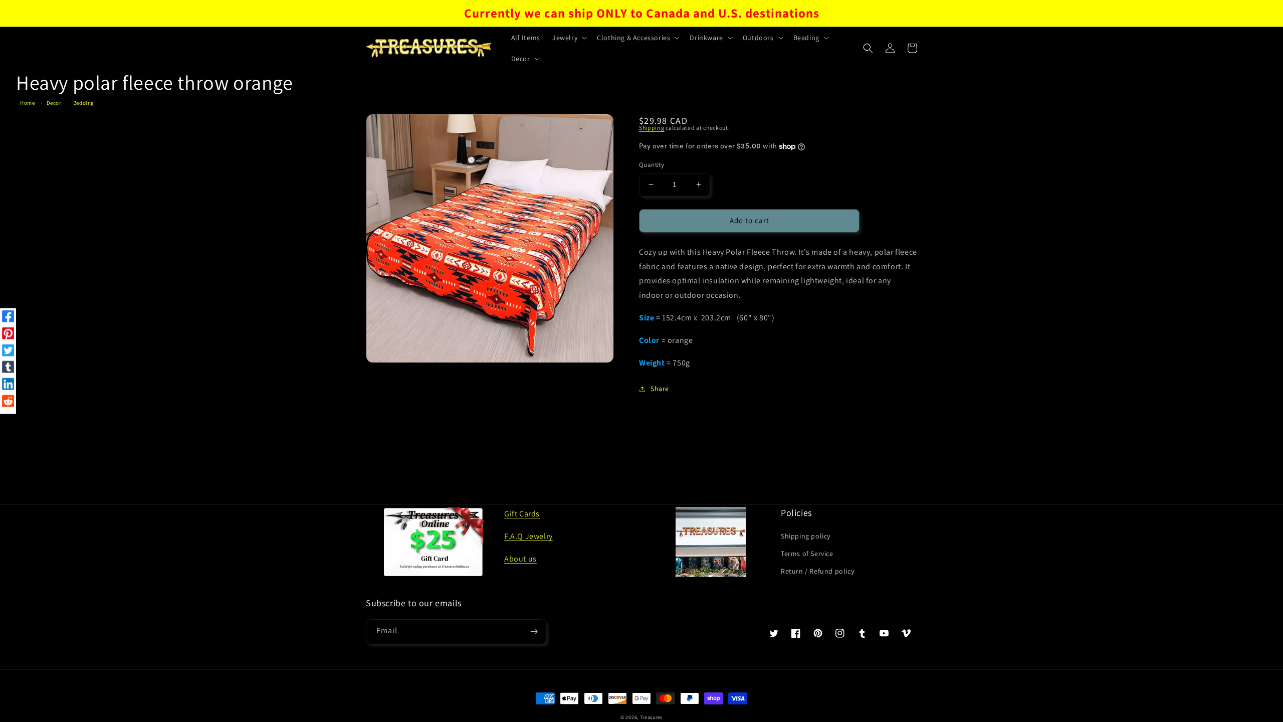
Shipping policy (805, 535)
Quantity (651, 164)
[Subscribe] (534, 631)
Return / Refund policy (817, 571)
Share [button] (660, 388)
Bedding (83, 102)
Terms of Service (807, 553)
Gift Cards (522, 513)
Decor (54, 102)
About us (520, 559)
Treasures (651, 717)
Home (27, 102)
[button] (568, 37)
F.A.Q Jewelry (528, 536)
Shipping (652, 127)
